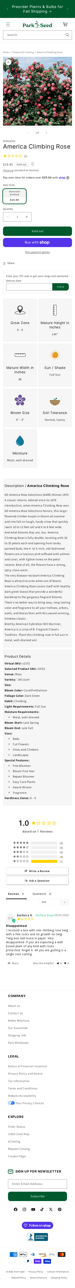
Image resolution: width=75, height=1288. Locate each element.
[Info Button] (32, 164)
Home (6, 52)
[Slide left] (28, 133)
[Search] (67, 35)
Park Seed (19, 1271)
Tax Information (19, 1081)
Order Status (16, 1126)
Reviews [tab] (13, 894)
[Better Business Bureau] (37, 1237)
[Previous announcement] (7, 9)
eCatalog (14, 1141)
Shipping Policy (59, 1277)
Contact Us (15, 1013)
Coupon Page (17, 1156)
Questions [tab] (39, 894)
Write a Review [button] (39, 871)
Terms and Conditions (22, 1088)
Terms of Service (38, 1277)
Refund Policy (19, 1277)
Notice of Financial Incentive (27, 1066)
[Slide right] (46, 133)
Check (60, 286)
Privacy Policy (35, 1271)
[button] (8, 24)
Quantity (8, 209)
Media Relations (19, 1020)
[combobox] (37, 35)
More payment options (37, 251)
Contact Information (58, 1271)
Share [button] (11, 263)
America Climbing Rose (49, 52)
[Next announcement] (67, 9)
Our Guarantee (18, 1028)
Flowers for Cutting (23, 52)
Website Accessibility (22, 1096)
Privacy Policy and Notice (25, 1073)
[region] (37, 9)
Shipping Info (17, 1035)
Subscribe (38, 1196)
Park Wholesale (18, 1043)
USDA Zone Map (18, 1134)
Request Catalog (19, 1149)
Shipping (8, 170)
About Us (14, 1006)
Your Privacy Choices (30, 1103)
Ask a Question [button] (39, 881)
